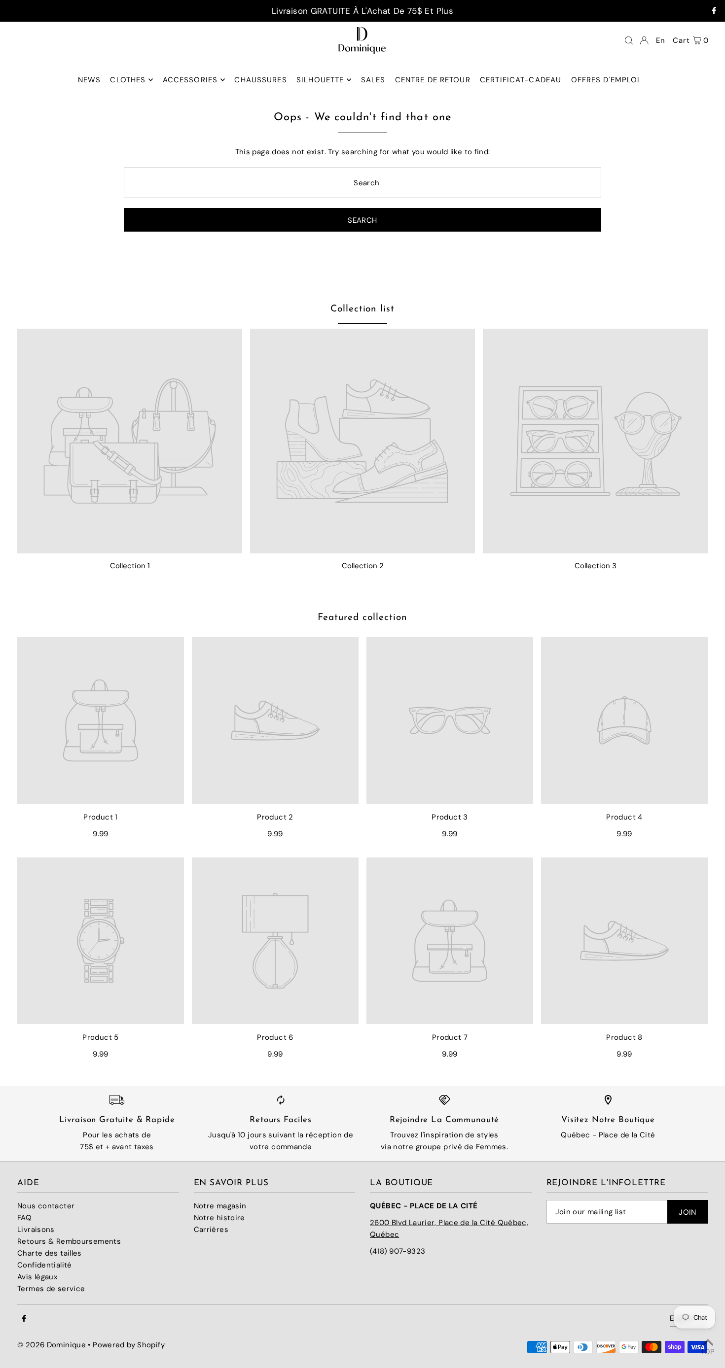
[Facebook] (714, 10)
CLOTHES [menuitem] (127, 80)
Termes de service (51, 1289)
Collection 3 (595, 566)
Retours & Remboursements (69, 1241)
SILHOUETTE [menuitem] (320, 80)
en (660, 40)
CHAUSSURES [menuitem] (260, 80)
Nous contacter (45, 1206)
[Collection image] (129, 441)
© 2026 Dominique (51, 1345)
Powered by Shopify (129, 1345)
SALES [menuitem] (373, 80)
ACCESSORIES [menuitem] (190, 80)
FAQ (24, 1218)
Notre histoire (219, 1218)
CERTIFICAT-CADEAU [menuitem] (520, 80)
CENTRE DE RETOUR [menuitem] (433, 80)
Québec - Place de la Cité (608, 1135)
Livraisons (36, 1229)
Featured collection (362, 617)
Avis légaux (37, 1277)
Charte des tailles (49, 1253)
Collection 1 (130, 566)
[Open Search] (629, 40)
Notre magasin (220, 1206)
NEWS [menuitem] (89, 80)
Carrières (211, 1229)
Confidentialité (44, 1265)
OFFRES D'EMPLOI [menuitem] (605, 80)
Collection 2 (363, 566)
